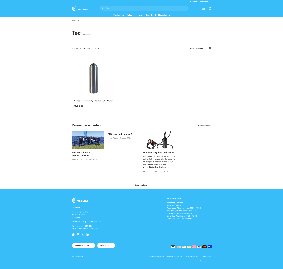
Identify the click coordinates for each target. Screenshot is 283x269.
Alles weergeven (204, 125)
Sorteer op (76, 48)
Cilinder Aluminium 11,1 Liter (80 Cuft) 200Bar (93, 101)
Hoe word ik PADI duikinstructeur (81, 154)
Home (74, 20)
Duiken (129, 15)
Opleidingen (118, 15)
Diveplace (80, 256)
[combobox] (144, 8)
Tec (79, 20)
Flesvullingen (164, 15)
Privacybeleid (207, 256)
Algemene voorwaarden (156, 256)
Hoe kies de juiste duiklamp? (158, 152)
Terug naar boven (141, 185)
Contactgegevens (205, 261)
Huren (140, 15)
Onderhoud (151, 15)
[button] (209, 8)
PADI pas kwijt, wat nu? (120, 134)
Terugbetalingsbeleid (192, 256)
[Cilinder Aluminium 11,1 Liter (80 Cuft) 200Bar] (94, 78)
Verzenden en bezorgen (174, 256)
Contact (193, 2)
